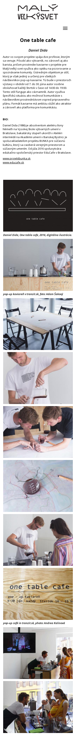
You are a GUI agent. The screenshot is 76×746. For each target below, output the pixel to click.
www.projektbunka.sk (17, 158)
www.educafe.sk (13, 162)
